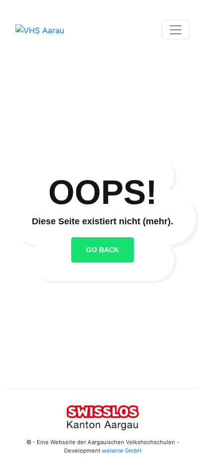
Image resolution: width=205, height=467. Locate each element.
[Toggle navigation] (176, 30)
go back (102, 250)
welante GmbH (121, 450)
